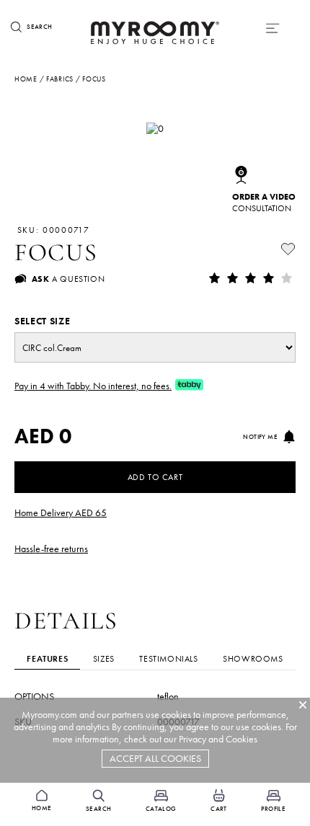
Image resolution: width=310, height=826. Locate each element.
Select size (42, 321)
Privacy (192, 739)
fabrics (60, 79)
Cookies (241, 739)
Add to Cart (155, 477)
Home (25, 79)
